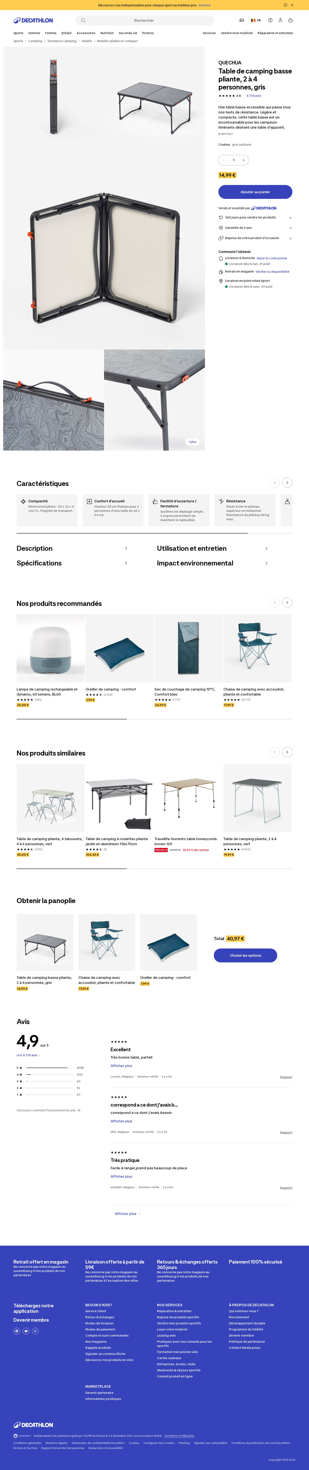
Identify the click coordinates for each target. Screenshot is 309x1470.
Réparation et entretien (275, 33)
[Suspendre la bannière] (285, 5)
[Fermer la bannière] (292, 5)
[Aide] (270, 20)
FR (259, 20)
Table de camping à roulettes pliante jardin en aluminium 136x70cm (117, 841)
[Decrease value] (223, 160)
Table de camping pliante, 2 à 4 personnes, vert (249, 841)
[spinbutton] (233, 160)
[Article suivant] (287, 483)
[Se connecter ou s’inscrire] (280, 20)
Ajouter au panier (255, 192)
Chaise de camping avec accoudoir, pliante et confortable (253, 691)
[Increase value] (244, 160)
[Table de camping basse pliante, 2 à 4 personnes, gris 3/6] (104, 249)
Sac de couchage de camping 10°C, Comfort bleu (184, 691)
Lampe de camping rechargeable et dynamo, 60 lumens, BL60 (47, 691)
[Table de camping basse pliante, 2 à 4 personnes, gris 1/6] (154, 97)
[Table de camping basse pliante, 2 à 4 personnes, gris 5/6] (154, 400)
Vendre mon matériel (237, 33)
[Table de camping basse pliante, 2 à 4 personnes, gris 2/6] (53, 97)
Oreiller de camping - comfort (111, 689)
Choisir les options (245, 955)
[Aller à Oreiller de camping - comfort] (168, 942)
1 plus (192, 441)
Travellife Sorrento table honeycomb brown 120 (185, 841)
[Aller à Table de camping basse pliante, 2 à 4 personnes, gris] (45, 942)
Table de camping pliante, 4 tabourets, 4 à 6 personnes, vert (50, 841)
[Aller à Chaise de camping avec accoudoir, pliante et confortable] (106, 942)
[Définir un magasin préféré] (242, 20)
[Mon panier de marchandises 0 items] (290, 20)
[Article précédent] (275, 483)
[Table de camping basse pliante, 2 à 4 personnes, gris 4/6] (53, 400)
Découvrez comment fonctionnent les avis (46, 1110)
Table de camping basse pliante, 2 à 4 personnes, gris (44, 980)
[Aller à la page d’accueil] (33, 20)
